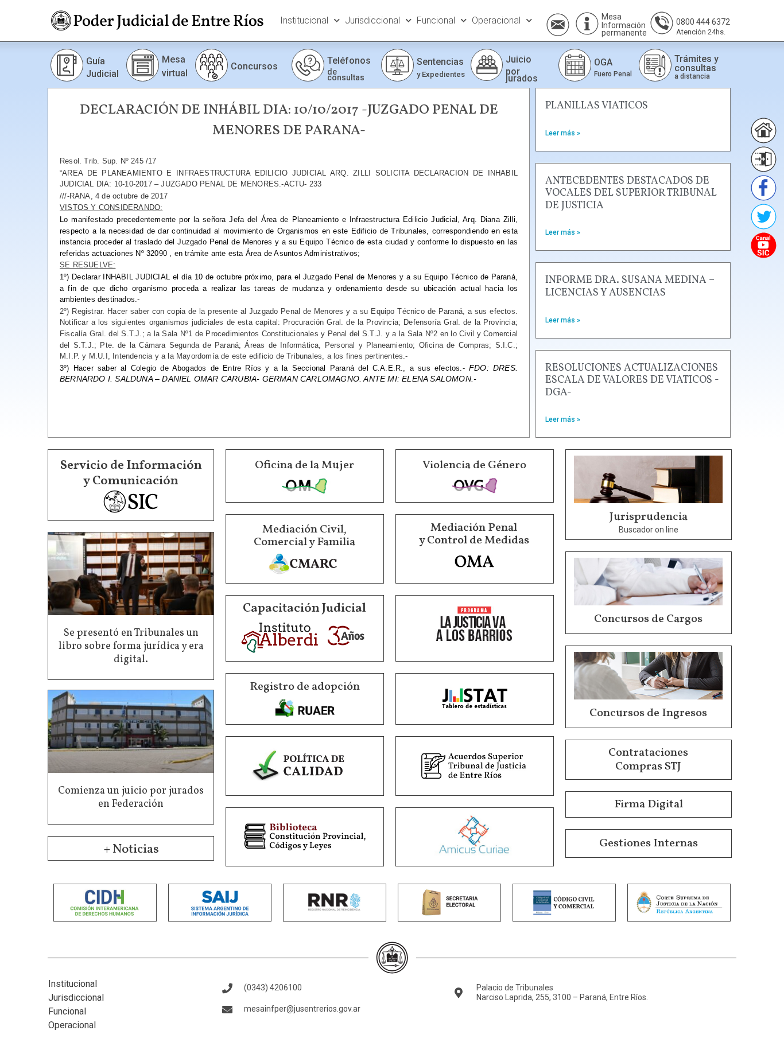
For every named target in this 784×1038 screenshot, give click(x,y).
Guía (95, 61)
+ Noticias (131, 849)
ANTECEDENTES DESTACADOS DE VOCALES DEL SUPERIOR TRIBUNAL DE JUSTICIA (631, 193)
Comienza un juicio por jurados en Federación (131, 797)
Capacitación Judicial (304, 608)
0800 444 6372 (703, 21)
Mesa (611, 16)
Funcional (436, 20)
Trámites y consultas (696, 63)
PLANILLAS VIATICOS (596, 106)
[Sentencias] (397, 65)
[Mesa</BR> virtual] (142, 65)
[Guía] (67, 65)
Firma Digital (648, 804)
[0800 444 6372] (661, 22)
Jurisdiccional (372, 20)
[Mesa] (587, 23)
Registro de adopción (305, 687)
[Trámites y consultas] (655, 65)
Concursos (254, 66)
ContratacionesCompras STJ (648, 760)
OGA (603, 62)
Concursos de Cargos (648, 619)
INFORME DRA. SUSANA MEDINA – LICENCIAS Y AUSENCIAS (630, 286)
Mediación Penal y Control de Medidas (474, 534)
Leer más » (562, 133)
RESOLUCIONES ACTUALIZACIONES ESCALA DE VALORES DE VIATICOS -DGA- (632, 380)
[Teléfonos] (308, 65)
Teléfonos (349, 60)
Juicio (518, 59)
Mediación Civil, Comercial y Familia (304, 536)
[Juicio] (487, 65)
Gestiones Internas (648, 843)
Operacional (496, 20)
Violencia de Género (474, 465)
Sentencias (440, 61)
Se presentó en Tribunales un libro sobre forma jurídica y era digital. (131, 646)
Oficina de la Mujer (304, 465)
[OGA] (574, 65)
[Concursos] (211, 65)
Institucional (304, 20)
